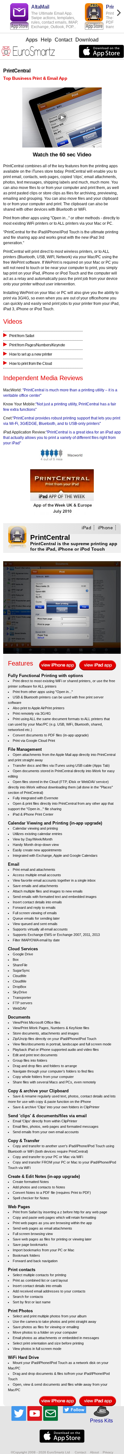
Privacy (108, 1452)
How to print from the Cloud (30, 363)
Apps (32, 39)
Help (46, 39)
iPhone (105, 527)
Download (87, 39)
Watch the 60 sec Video (62, 155)
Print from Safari (21, 336)
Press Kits (99, 1420)
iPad (86, 527)
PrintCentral (50, 537)
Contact (63, 39)
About (94, 1452)
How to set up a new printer (30, 354)
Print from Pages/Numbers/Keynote (37, 345)
